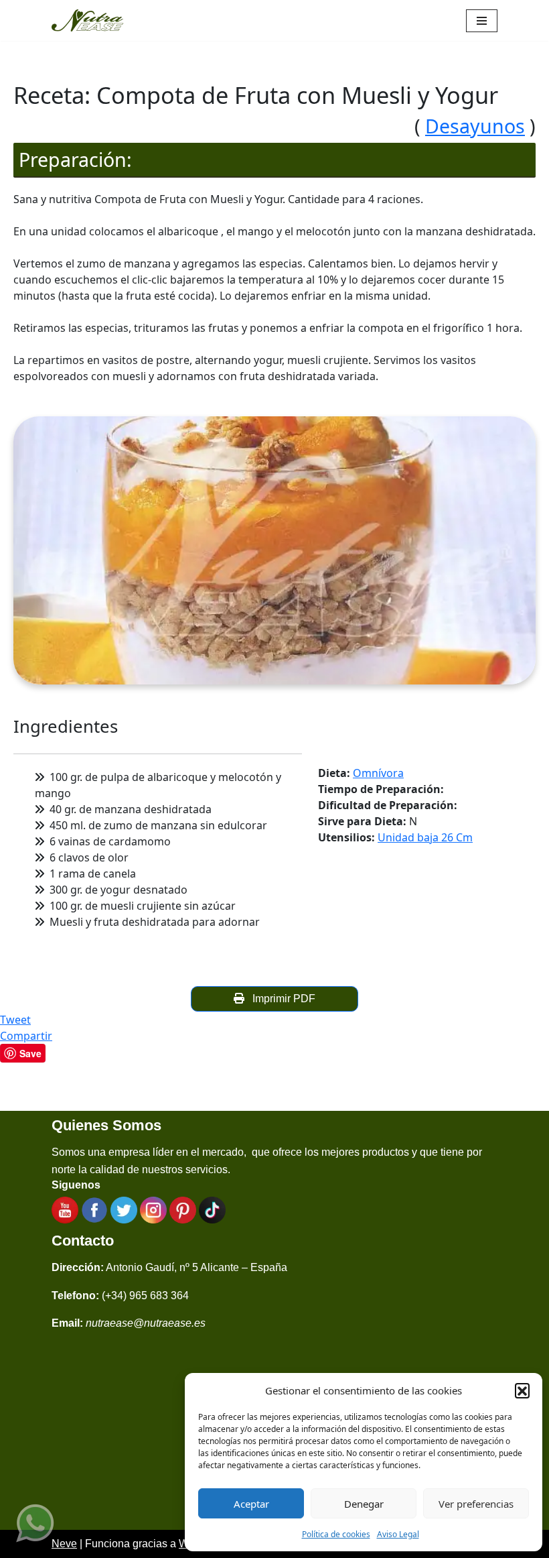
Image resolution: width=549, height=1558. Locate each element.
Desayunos (475, 126)
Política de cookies (336, 1534)
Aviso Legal (398, 1534)
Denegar (364, 1503)
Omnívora (378, 773)
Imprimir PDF (281, 998)
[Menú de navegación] (481, 20)
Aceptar (251, 1503)
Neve (64, 1543)
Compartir (26, 1035)
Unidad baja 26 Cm (425, 837)
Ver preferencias (476, 1503)
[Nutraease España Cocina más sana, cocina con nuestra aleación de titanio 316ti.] (88, 20)
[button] (522, 1390)
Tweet (15, 1019)
